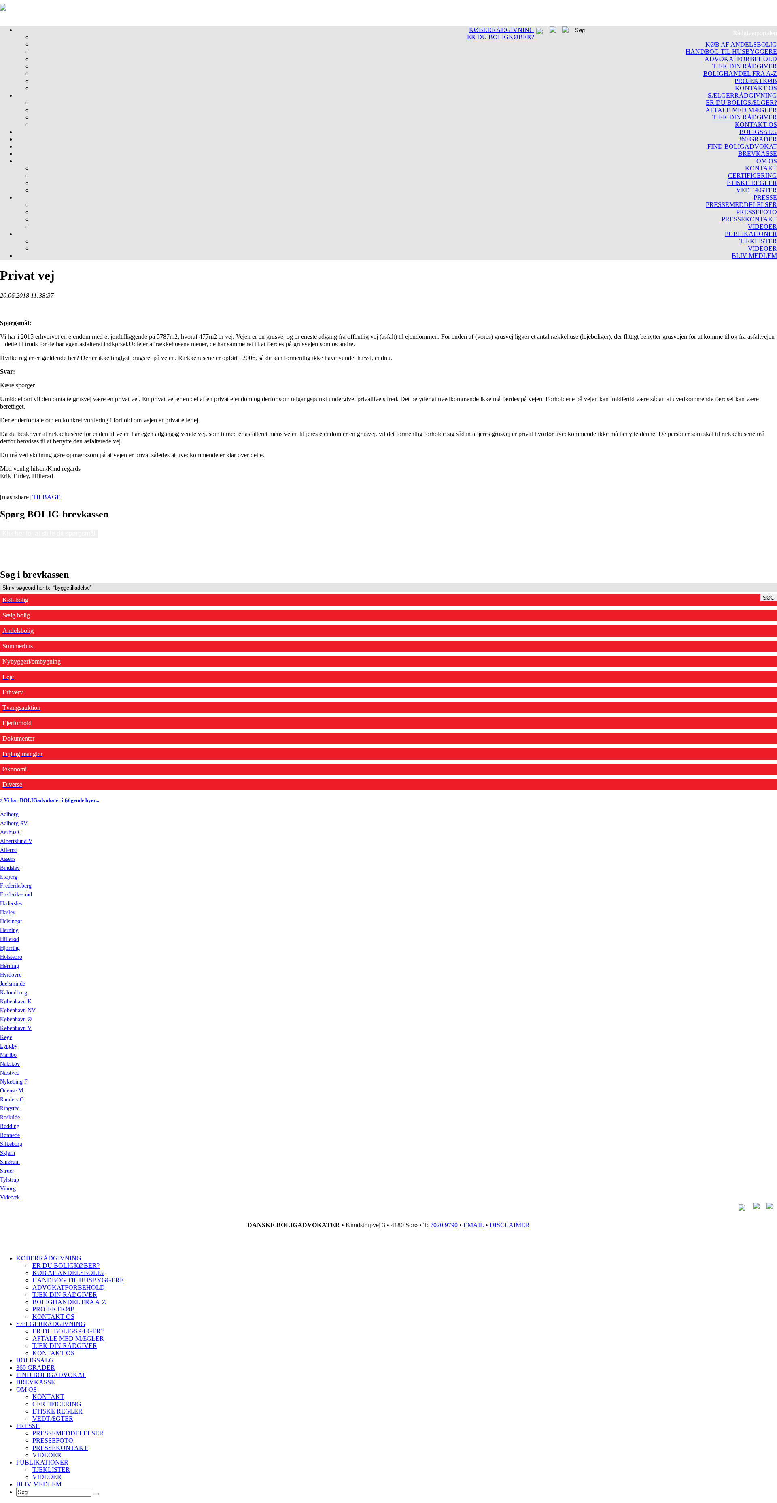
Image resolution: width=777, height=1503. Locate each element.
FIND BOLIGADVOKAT (742, 146)
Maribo (8, 1055)
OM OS (766, 161)
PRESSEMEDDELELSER (741, 204)
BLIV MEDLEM (754, 255)
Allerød (8, 850)
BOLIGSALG (758, 131)
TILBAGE (46, 497)
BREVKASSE (757, 153)
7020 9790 (444, 1225)
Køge (6, 1037)
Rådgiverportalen (755, 33)
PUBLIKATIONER (751, 233)
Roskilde (10, 1117)
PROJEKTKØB (756, 80)
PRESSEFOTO (756, 212)
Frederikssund (16, 895)
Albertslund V (16, 841)
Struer (7, 1171)
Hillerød (9, 939)
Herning (9, 930)
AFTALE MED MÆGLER (741, 109)
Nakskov (10, 1064)
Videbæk (10, 1197)
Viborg (8, 1189)
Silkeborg (11, 1144)
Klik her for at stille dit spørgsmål (49, 533)
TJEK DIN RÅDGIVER (744, 66)
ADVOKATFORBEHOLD (741, 58)
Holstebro (11, 957)
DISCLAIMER (510, 1225)
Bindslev (10, 868)
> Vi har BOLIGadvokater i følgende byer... (49, 800)
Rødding (9, 1126)
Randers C (11, 1099)
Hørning (9, 966)
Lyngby (8, 1046)
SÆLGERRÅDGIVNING (742, 95)
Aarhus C (10, 832)
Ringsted (10, 1108)
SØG (769, 598)
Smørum (10, 1162)
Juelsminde (12, 984)
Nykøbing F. (14, 1082)
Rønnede (10, 1135)
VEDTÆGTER (756, 190)
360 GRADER (757, 139)
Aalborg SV (14, 823)
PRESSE (765, 197)
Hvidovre (10, 975)
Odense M (11, 1091)
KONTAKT (761, 168)
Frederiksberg (16, 886)
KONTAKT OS (756, 88)
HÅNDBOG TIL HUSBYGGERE (731, 51)
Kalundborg (13, 993)
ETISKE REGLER (752, 182)
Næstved (9, 1073)
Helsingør (11, 921)
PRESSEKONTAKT (749, 219)
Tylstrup (9, 1180)
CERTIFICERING (752, 175)
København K (16, 1001)
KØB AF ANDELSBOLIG (741, 44)
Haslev (7, 912)
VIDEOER (762, 226)
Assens (7, 859)
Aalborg (9, 814)
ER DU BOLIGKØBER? (500, 37)
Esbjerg (8, 877)
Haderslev (11, 904)
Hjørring (10, 948)
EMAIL (473, 1225)
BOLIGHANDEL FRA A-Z (740, 73)
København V (16, 1028)
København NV (18, 1010)
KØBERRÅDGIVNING (501, 29)
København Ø (16, 1019)
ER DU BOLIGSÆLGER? (741, 102)
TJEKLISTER (758, 241)
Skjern (7, 1153)
